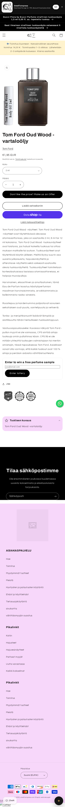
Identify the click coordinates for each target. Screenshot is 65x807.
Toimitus (10, 566)
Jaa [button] (8, 384)
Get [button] (55, 7)
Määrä (5, 178)
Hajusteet (11, 643)
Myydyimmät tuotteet (17, 573)
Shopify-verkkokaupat (42, 797)
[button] (3, 35)
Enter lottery (17, 373)
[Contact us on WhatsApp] (59, 403)
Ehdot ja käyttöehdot (17, 594)
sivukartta (11, 609)
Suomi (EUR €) (31, 775)
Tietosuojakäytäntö (16, 601)
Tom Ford (7, 148)
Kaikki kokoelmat (15, 671)
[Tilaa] (55, 496)
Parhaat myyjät (14, 657)
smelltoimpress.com (27, 797)
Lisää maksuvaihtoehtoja (32, 222)
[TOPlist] (5, 805)
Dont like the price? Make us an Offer (32, 194)
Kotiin (9, 636)
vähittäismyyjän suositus (19, 615)
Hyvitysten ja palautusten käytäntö (24, 587)
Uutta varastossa (15, 664)
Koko (4, 164)
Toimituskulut (21, 159)
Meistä (9, 580)
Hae (8, 559)
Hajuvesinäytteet (15, 650)
